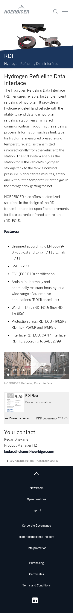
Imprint (36, 510)
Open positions (36, 499)
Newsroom (36, 488)
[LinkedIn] (35, 600)
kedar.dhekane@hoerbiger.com (29, 451)
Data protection (36, 548)
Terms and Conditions (36, 585)
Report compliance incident (36, 536)
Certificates (36, 574)
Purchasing (36, 563)
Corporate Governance (36, 525)
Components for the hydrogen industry (34, 461)
